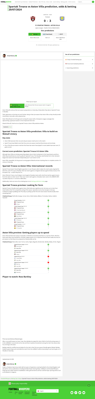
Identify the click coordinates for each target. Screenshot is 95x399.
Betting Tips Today (16, 378)
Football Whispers (5, 378)
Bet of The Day (42, 2)
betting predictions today (38, 181)
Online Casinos (71, 2)
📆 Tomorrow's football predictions (74, 64)
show (10, 127)
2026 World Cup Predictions (21, 2)
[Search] (93, 2)
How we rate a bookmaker (34, 393)
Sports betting (56, 2)
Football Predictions (33, 2)
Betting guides (64, 2)
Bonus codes (49, 2)
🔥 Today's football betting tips (73, 59)
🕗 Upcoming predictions (72, 68)
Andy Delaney (11, 56)
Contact (10, 392)
